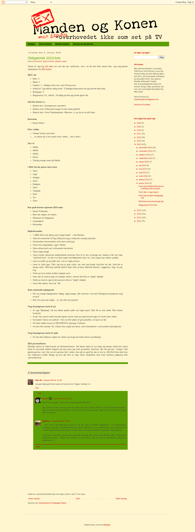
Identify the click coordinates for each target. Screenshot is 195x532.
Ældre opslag (121, 499)
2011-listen (46, 69)
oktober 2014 (144, 155)
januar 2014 (144, 183)
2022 (139, 127)
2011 (139, 218)
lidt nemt (49, 66)
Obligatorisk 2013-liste (148, 205)
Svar (37, 388)
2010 (139, 221)
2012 (139, 214)
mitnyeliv (58, 61)
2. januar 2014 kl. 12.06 (52, 380)
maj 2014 (143, 173)
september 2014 (146, 158)
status (64, 61)
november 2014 (145, 151)
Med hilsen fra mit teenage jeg (151, 201)
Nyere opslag (34, 499)
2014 (139, 144)
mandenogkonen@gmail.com (146, 99)
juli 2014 (143, 165)
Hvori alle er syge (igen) (148, 192)
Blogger (107, 525)
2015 (139, 141)
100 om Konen (45, 44)
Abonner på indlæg (142, 105)
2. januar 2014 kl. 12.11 (62, 399)
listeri (52, 61)
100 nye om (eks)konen (83, 44)
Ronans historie (62, 44)
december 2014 (145, 148)
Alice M (38, 380)
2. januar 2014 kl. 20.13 (60, 421)
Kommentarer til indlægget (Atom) (52, 503)
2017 (139, 134)
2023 (139, 123)
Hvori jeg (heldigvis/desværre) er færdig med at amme (151, 187)
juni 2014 (143, 169)
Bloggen (31, 44)
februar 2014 (144, 180)
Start (78, 499)
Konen (45, 399)
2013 (139, 210)
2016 (139, 137)
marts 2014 (144, 176)
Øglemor (46, 421)
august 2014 (144, 162)
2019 (139, 130)
